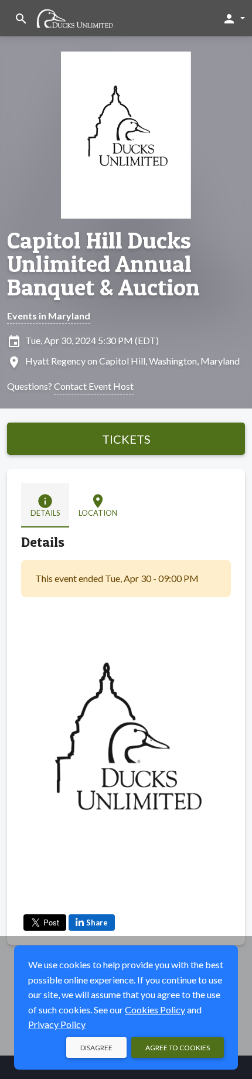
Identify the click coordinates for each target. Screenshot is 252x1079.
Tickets (126, 439)
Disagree (96, 1047)
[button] (233, 18)
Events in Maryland (48, 315)
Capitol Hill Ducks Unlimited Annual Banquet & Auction (103, 264)
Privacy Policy (57, 1024)
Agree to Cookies (177, 1047)
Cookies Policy (155, 1009)
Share (97, 922)
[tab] (45, 505)
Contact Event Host (94, 386)
